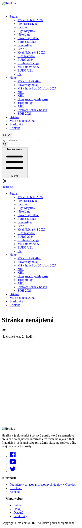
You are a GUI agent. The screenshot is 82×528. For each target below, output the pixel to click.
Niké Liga (24, 34)
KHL (21, 95)
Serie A (22, 49)
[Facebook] (13, 456)
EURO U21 (25, 70)
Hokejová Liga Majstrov (33, 99)
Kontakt (15, 128)
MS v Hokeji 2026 (29, 81)
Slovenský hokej (28, 85)
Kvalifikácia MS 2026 (31, 52)
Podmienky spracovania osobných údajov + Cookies (43, 484)
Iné (19, 74)
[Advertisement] (41, 383)
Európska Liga (27, 41)
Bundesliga (25, 45)
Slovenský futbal (28, 38)
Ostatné (14, 117)
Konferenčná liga (28, 63)
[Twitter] (13, 471)
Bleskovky (16, 124)
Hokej (13, 77)
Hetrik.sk (7, 186)
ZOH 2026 (24, 113)
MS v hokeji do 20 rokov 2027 (37, 88)
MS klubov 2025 (28, 67)
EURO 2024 (26, 59)
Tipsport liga (25, 102)
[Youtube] (13, 463)
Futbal (14, 16)
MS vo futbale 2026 (30, 20)
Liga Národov (26, 56)
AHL (21, 106)
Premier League (27, 23)
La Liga (22, 27)
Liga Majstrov (26, 31)
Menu (14, 162)
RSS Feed (16, 488)
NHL (21, 92)
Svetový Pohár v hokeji (32, 110)
